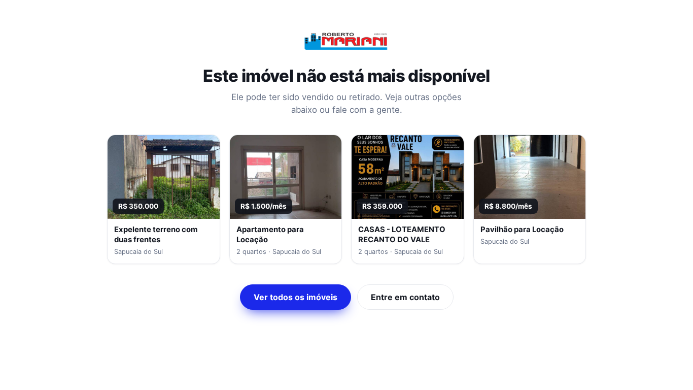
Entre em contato (405, 297)
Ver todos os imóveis (295, 297)
